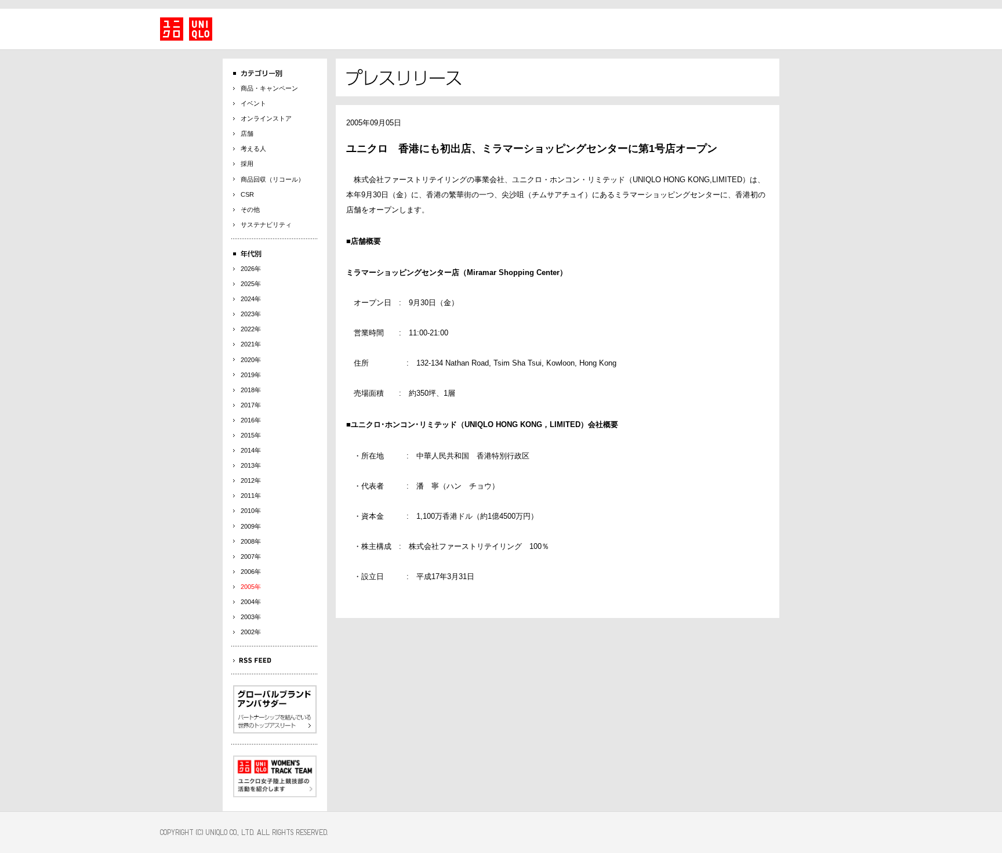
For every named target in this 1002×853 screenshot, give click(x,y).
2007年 (251, 556)
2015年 (251, 435)
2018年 (251, 389)
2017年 (251, 405)
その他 (250, 209)
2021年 (251, 344)
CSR (247, 194)
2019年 (251, 374)
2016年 (251, 420)
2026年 (251, 268)
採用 (247, 163)
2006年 (251, 571)
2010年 (251, 510)
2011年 (251, 495)
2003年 (251, 616)
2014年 (251, 450)
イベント (253, 103)
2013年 (251, 465)
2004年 (251, 601)
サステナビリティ (266, 224)
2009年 (251, 526)
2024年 (251, 298)
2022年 (251, 329)
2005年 (251, 586)
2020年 (251, 359)
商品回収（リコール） (272, 179)
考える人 (253, 148)
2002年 (251, 631)
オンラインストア (266, 118)
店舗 (247, 133)
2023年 (251, 313)
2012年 (251, 480)
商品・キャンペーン (269, 88)
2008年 (251, 541)
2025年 (251, 283)
